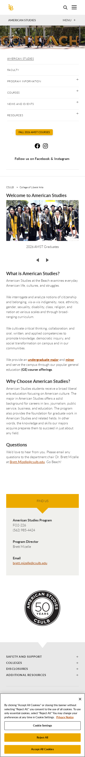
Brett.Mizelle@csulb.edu (27, 462)
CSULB (10, 187)
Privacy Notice (65, 717)
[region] (42, 725)
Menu (67, 20)
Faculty (13, 70)
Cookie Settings (42, 725)
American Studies (20, 58)
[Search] (63, 7)
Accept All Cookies (42, 749)
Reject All (42, 737)
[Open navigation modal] (72, 7)
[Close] (80, 699)
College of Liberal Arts (31, 187)
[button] (77, 79)
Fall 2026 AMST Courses (34, 132)
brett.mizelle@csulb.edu (30, 563)
